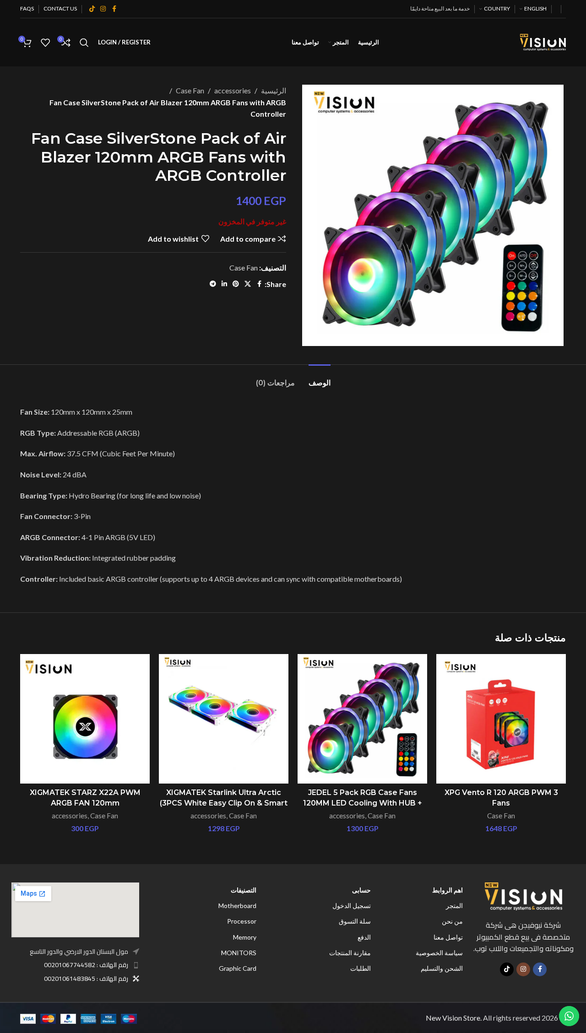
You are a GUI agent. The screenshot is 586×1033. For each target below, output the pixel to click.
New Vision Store (453, 1017)
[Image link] (523, 895)
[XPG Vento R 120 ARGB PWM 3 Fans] (501, 719)
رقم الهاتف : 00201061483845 (86, 978)
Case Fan (190, 90)
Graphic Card (237, 968)
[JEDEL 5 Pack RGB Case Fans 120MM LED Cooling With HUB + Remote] (362, 719)
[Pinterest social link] (236, 284)
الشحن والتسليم (442, 968)
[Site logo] (543, 41)
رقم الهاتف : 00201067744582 (86, 965)
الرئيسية (273, 90)
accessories (232, 90)
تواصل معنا (448, 937)
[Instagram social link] (103, 9)
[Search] (84, 42)
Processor (241, 921)
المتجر (454, 905)
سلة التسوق (355, 921)
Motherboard (237, 905)
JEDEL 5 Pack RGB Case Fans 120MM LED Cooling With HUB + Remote (362, 802)
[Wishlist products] (45, 42)
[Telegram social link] (213, 284)
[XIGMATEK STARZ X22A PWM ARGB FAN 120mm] (85, 719)
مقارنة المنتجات (350, 953)
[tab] (320, 378)
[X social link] (248, 284)
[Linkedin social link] (224, 284)
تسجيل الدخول (351, 905)
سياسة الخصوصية (439, 953)
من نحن (452, 921)
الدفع (364, 937)
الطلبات (360, 968)
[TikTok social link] (92, 9)
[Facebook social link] (114, 9)
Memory (244, 937)
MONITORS (238, 953)
